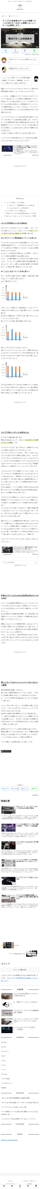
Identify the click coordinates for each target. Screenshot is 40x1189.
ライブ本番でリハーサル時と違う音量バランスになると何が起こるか (20, 1113)
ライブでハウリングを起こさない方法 (14, 1107)
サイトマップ (10, 1184)
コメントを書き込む (20, 969)
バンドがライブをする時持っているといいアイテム (18, 1119)
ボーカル (4, 1074)
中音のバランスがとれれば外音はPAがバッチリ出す (21, 213)
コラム (3, 1060)
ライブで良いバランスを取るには (16, 210)
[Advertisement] (20, 181)
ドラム (3, 1065)
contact (30, 1184)
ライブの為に (5, 1079)
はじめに (4, 1042)
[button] (36, 562)
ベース (3, 1069)
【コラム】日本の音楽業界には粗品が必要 (15, 1098)
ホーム (10, 1181)
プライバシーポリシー (29, 1181)
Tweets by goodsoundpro (9, 1140)
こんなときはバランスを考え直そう (19, 208)
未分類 (3, 1088)
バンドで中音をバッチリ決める (15, 202)
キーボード (5, 1051)
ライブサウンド (7, 751)
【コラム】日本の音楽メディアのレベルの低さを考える (20, 1102)
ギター (3, 1056)
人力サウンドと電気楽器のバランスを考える (22, 205)
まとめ (3, 1047)
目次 (17, 198)
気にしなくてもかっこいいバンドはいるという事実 (21, 216)
